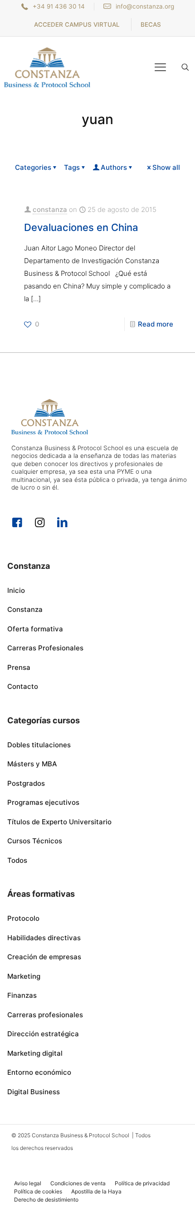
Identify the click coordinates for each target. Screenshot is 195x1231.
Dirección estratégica (43, 1033)
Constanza (25, 609)
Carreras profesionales (45, 1014)
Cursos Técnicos (34, 841)
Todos (17, 860)
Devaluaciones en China (81, 227)
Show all (166, 167)
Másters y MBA (32, 764)
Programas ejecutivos (43, 802)
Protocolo (23, 918)
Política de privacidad (142, 1183)
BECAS (151, 24)
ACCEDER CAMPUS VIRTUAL (77, 24)
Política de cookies (38, 1191)
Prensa (18, 667)
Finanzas (22, 995)
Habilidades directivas (44, 937)
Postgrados (26, 783)
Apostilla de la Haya (96, 1191)
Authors (114, 167)
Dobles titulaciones (39, 745)
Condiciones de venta (78, 1183)
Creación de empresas (44, 956)
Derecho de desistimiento (46, 1199)
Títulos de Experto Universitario (59, 821)
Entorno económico (39, 1072)
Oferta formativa (35, 629)
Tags (72, 167)
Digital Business (33, 1091)
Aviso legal (27, 1183)
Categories (33, 167)
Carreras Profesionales (45, 648)
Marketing (23, 976)
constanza (50, 209)
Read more (155, 324)
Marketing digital (35, 1053)
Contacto (22, 686)
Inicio (16, 590)
